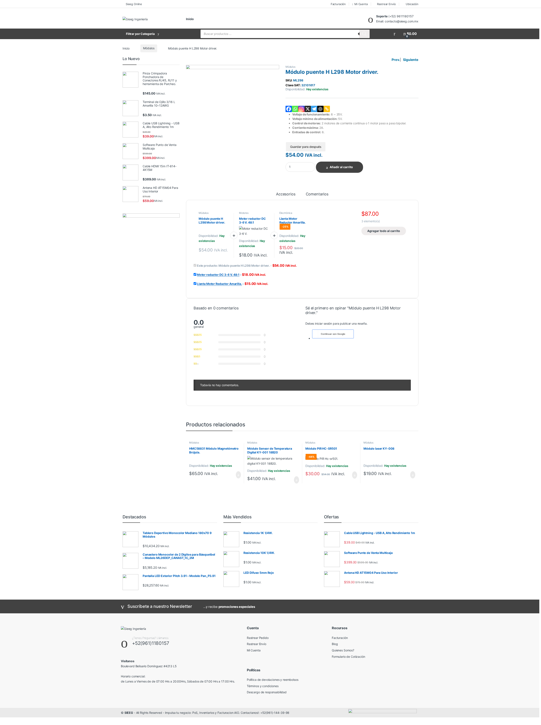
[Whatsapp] (295, 109)
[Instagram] (301, 109)
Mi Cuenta (361, 4)
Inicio (190, 19)
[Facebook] (289, 109)
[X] (308, 109)
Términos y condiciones (263, 686)
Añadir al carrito (341, 167)
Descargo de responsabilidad (267, 692)
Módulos (148, 48)
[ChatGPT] (320, 109)
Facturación (338, 4)
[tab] (285, 196)
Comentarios (317, 194)
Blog (335, 644)
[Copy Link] (327, 109)
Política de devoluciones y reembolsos (272, 679)
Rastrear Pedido (258, 638)
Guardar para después (305, 146)
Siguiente (410, 60)
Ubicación (412, 4)
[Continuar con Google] (315, 334)
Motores (244, 212)
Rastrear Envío (386, 4)
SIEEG (128, 712)
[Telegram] (314, 109)
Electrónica (285, 212)
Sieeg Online (134, 4)
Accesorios (285, 194)
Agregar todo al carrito (383, 231)
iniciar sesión (323, 323)
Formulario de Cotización (348, 656)
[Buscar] (364, 34)
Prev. (396, 60)
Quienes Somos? (343, 650)
